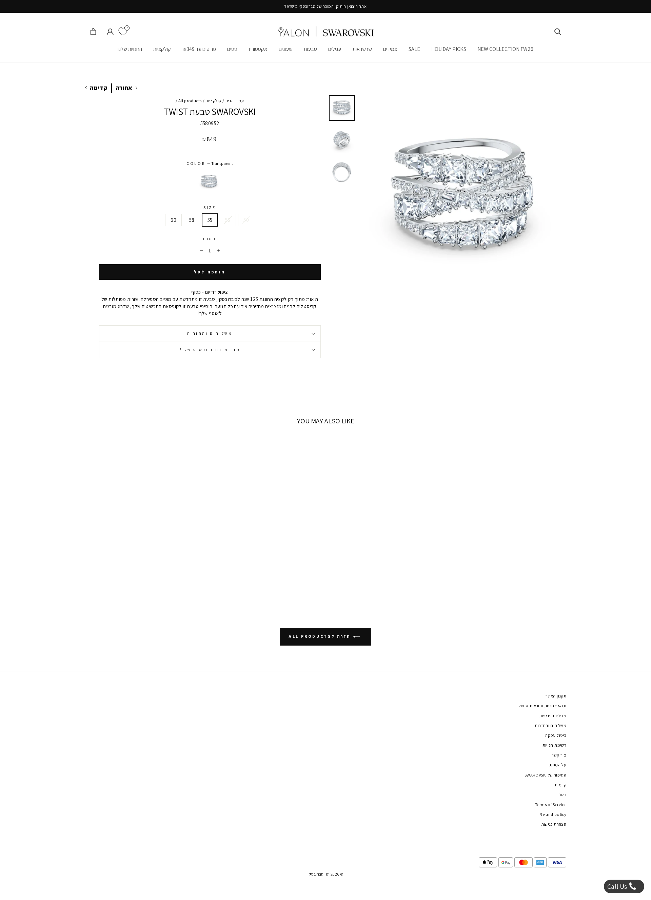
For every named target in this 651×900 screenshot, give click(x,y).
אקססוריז (258, 49)
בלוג (563, 795)
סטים (232, 49)
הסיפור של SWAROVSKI (545, 775)
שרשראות (362, 49)
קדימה (99, 88)
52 (228, 220)
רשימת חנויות (554, 745)
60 (173, 220)
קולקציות (162, 49)
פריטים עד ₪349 (199, 49)
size (209, 207)
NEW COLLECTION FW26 (505, 49)
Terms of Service (550, 804)
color (209, 163)
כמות (209, 238)
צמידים (390, 49)
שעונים (286, 49)
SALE (414, 49)
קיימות (560, 785)
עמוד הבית (234, 100)
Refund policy (552, 814)
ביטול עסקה (555, 735)
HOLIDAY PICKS (448, 49)
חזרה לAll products (321, 636)
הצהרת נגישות (554, 824)
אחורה (124, 88)
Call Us (618, 886)
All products (190, 100)
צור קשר (559, 755)
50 (246, 220)
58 (192, 220)
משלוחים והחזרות (210, 333)
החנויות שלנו (130, 49)
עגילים (334, 49)
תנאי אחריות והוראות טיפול (542, 706)
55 (210, 220)
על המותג (557, 765)
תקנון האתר (556, 696)
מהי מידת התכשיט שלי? (209, 349)
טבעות (310, 49)
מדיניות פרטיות (552, 716)
